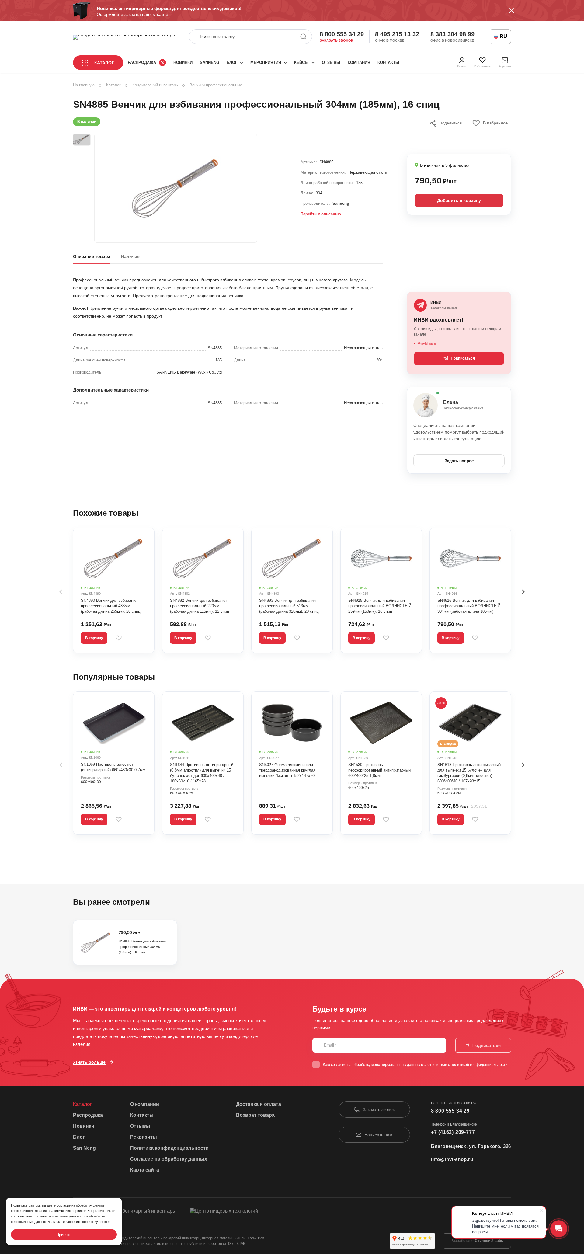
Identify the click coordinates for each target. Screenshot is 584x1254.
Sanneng (340, 203)
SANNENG (209, 62)
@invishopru (426, 343)
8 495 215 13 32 (397, 34)
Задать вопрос (459, 460)
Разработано (476, 1240)
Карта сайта (144, 1169)
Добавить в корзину (459, 200)
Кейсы (301, 62)
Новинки (183, 62)
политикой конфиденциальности (479, 1065)
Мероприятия (265, 62)
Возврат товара (255, 1115)
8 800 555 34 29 (342, 34)
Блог (232, 62)
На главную (84, 85)
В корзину (94, 638)
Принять (63, 1234)
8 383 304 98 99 (452, 34)
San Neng (84, 1148)
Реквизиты (143, 1137)
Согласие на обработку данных (168, 1159)
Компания (359, 62)
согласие (338, 1065)
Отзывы (331, 62)
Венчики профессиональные (215, 85)
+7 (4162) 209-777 (453, 1132)
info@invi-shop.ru (452, 1159)
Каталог (104, 62)
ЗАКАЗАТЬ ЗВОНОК (336, 40)
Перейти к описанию (321, 214)
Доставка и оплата (258, 1104)
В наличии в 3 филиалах (444, 165)
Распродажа (142, 62)
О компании (144, 1104)
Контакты (388, 62)
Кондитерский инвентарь (155, 85)
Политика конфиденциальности (169, 1148)
